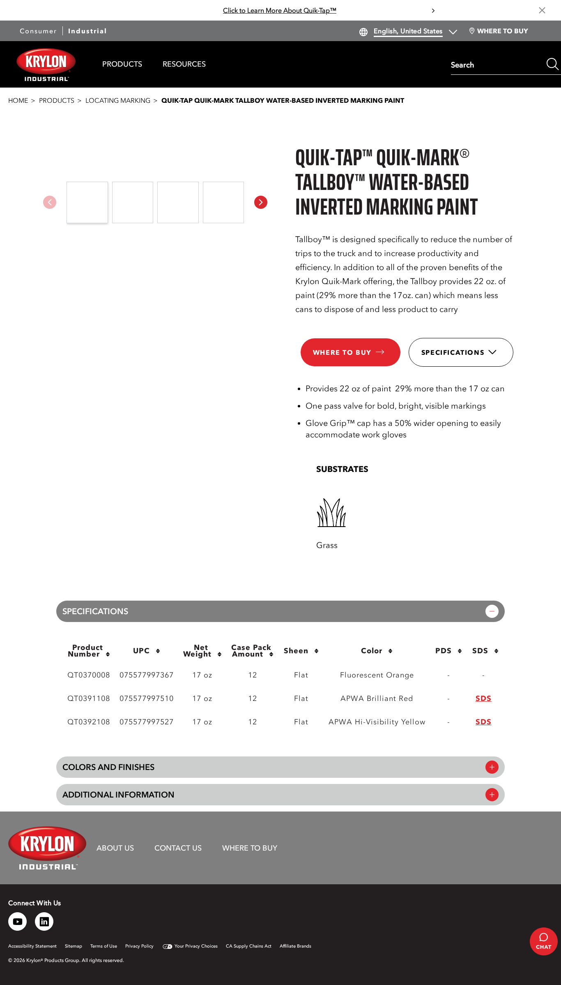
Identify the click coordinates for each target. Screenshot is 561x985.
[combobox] (497, 64)
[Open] (332, 512)
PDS (443, 650)
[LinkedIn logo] (44, 921)
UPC (141, 650)
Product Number (87, 651)
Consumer (38, 31)
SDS (480, 650)
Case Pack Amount (252, 651)
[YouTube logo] (17, 921)
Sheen (296, 650)
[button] (260, 202)
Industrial (87, 31)
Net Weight (197, 651)
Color (371, 650)
